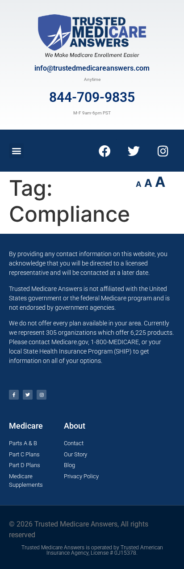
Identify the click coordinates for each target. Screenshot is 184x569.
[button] (16, 150)
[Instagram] (163, 151)
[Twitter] (134, 151)
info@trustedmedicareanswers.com (92, 68)
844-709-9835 (92, 97)
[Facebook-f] (14, 395)
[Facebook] (105, 151)
